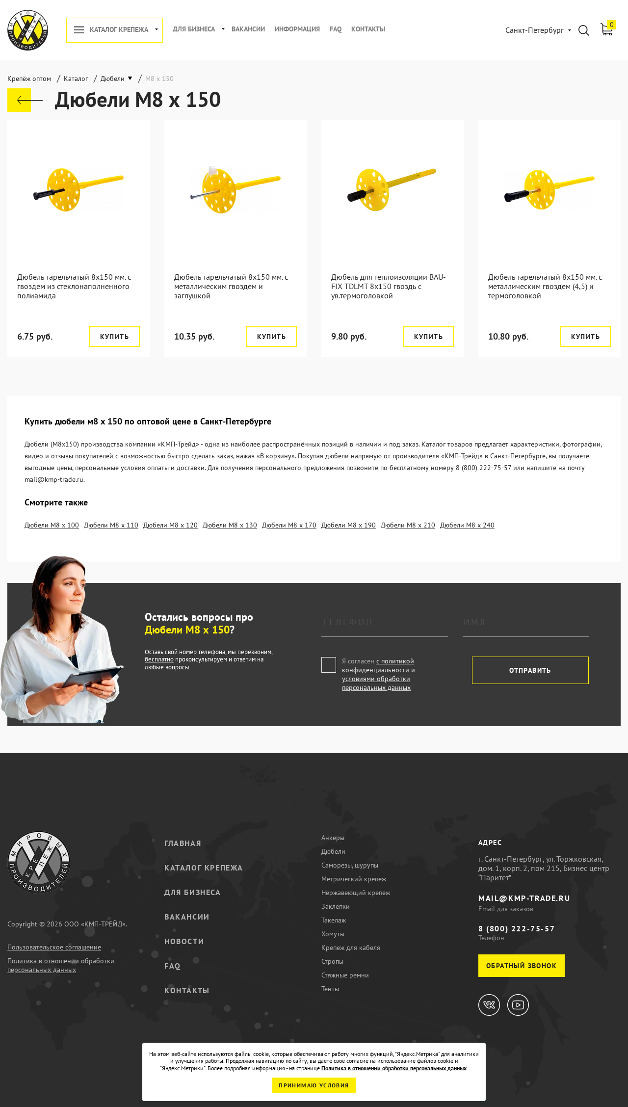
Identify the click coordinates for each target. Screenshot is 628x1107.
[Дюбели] (25, 100)
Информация (297, 29)
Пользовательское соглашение (54, 947)
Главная (182, 843)
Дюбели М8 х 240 (467, 525)
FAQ (335, 29)
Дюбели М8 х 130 (230, 525)
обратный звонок (521, 965)
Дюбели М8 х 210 (408, 525)
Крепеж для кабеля (350, 947)
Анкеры (332, 837)
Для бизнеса (194, 29)
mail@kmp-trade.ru (524, 898)
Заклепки (335, 906)
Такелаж (333, 920)
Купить (114, 336)
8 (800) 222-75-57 (516, 928)
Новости (184, 941)
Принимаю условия (314, 1085)
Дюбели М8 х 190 (348, 525)
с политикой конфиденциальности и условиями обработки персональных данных (378, 674)
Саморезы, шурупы (349, 865)
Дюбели (333, 851)
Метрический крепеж (353, 878)
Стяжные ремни (345, 975)
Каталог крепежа (119, 30)
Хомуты (332, 933)
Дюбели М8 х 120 (170, 525)
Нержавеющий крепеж (355, 892)
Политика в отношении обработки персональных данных (60, 965)
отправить (530, 670)
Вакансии (248, 29)
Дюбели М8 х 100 (52, 525)
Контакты (368, 29)
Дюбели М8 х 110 (111, 525)
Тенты (330, 988)
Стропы (332, 961)
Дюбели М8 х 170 (289, 525)
